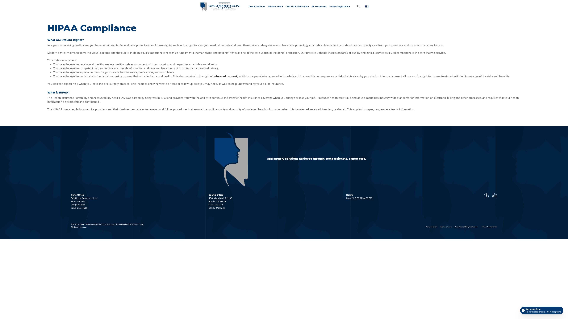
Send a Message (79, 207)
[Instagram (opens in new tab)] (494, 195)
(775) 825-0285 (78, 204)
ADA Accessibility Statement (466, 227)
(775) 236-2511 (216, 204)
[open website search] (361, 6)
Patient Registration (339, 6)
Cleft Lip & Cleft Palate (297, 6)
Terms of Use (445, 227)
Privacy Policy (431, 227)
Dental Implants (257, 6)
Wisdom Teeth (275, 6)
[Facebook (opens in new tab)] (486, 195)
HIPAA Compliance (489, 227)
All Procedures (319, 6)
